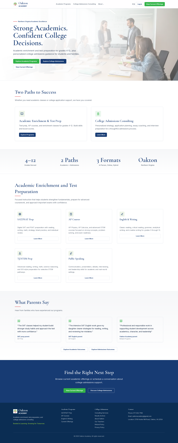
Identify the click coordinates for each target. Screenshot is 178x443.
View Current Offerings (154, 4)
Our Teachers (99, 421)
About (101, 4)
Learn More (101, 135)
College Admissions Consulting (84, 4)
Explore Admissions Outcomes (103, 349)
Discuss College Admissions (101, 390)
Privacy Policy (99, 427)
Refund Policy (99, 424)
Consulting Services (101, 413)
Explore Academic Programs (26, 61)
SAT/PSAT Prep (66, 413)
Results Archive (100, 416)
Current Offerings (67, 421)
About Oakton (99, 419)
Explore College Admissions (53, 61)
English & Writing (67, 419)
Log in (140, 4)
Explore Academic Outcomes (74, 349)
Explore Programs (27, 135)
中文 (133, 4)
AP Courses (65, 416)
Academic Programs (63, 4)
